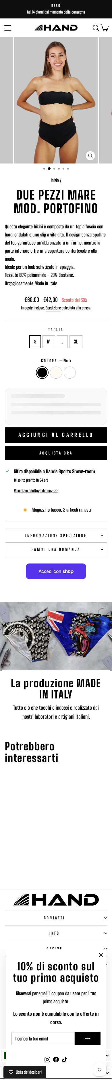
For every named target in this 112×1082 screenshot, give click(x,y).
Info (54, 933)
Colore (56, 360)
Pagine (55, 948)
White (70, 372)
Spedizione (53, 307)
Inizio (55, 180)
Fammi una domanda (56, 549)
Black (42, 372)
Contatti (54, 918)
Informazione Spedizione (56, 535)
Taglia (56, 329)
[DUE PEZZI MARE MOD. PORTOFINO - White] (31, 868)
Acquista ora (56, 453)
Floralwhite (56, 372)
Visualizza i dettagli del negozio (36, 491)
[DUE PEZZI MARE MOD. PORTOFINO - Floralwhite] (24, 868)
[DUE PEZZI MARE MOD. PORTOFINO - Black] (18, 868)
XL (76, 342)
